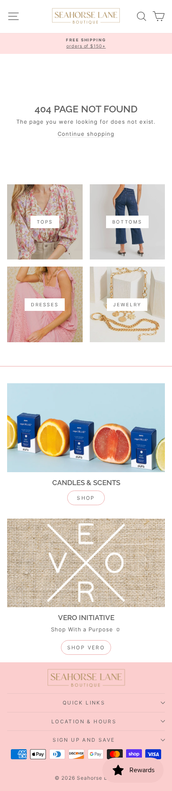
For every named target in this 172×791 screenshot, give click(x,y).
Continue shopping (86, 133)
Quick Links (84, 702)
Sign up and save (84, 740)
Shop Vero (86, 647)
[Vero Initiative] (86, 563)
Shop (86, 498)
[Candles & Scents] (86, 427)
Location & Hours (83, 721)
